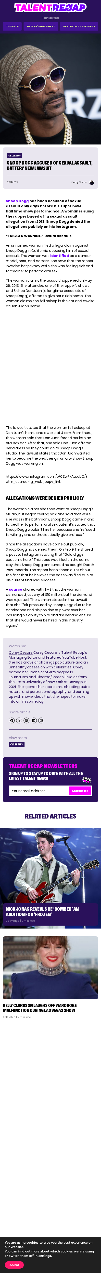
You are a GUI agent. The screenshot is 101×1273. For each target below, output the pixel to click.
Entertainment (18, 1223)
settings (44, 1256)
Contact (88, 1216)
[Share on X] (19, 720)
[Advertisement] (50, 1075)
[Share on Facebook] (12, 720)
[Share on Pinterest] (26, 720)
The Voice (12, 26)
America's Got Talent (41, 26)
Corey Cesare (21, 652)
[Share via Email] (41, 720)
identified (59, 255)
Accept (14, 1265)
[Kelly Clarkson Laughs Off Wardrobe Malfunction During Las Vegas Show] (50, 967)
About (90, 1210)
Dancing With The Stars (79, 26)
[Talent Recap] (50, 7)
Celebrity (14, 155)
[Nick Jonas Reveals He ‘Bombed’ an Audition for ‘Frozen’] (50, 878)
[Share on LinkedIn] (34, 720)
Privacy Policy (84, 1223)
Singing (12, 1216)
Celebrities (15, 1229)
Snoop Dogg (17, 201)
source (15, 589)
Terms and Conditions (77, 1229)
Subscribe (80, 791)
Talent (11, 1210)
